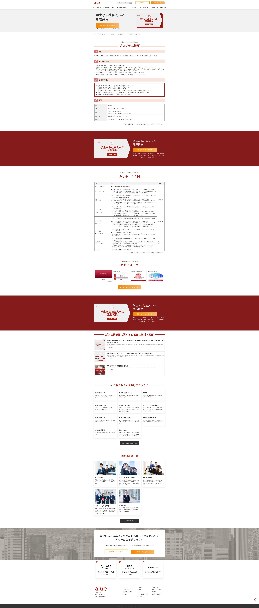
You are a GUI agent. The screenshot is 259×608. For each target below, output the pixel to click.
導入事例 (134, 7)
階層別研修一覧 (129, 520)
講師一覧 (139, 596)
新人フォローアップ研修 (129, 473)
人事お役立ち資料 (156, 589)
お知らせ (139, 587)
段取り (153, 395)
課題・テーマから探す (122, 7)
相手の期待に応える (129, 395)
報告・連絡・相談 (105, 407)
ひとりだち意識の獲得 (153, 407)
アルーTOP (96, 34)
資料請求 (142, 2)
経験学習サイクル (105, 420)
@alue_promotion (100, 596)
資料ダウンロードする (116, 552)
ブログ (139, 589)
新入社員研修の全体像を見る (129, 443)
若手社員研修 (153, 473)
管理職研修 (129, 502)
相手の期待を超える (129, 420)
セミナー (153, 7)
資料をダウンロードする (107, 25)
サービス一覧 (95, 7)
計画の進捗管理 (105, 432)
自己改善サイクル (105, 395)
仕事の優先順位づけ (153, 420)
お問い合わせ (155, 587)
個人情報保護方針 (156, 594)
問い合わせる (158, 2)
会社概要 (154, 592)
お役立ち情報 (143, 7)
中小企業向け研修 (127, 592)
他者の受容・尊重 (129, 407)
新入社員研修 (121, 34)
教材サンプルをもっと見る (130, 287)
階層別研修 (113, 34)
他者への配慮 (129, 432)
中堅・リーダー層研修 (105, 502)
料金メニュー (163, 7)
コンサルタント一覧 (142, 594)
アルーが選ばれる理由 (108, 7)
